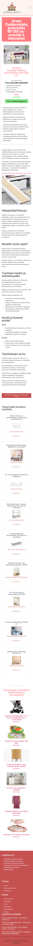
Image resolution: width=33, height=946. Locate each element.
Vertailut (6, 912)
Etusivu (6, 885)
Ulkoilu (6, 904)
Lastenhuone (7, 907)
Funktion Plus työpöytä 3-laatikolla (16, 789)
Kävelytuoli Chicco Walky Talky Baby (16, 742)
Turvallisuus (7, 901)
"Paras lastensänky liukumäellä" (16, 82)
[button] (30, 7)
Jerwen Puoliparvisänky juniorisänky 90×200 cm (16, 71)
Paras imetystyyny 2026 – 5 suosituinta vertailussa (14, 919)
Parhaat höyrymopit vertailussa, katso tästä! (16, 173)
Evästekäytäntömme (10, 888)
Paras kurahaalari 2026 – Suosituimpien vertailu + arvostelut (14, 928)
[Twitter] (9, 875)
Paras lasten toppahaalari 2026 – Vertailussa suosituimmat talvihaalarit (16, 933)
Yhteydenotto (8, 891)
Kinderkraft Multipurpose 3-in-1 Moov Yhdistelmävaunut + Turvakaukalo (16, 717)
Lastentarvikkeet (9, 899)
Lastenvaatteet (8, 909)
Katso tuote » (16, 721)
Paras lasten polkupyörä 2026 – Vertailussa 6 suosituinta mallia (16, 923)
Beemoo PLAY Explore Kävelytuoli (16, 835)
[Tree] (18, 875)
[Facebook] (4, 875)
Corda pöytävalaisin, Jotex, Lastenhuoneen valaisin (16, 765)
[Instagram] (13, 875)
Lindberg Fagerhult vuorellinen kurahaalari (16, 812)
